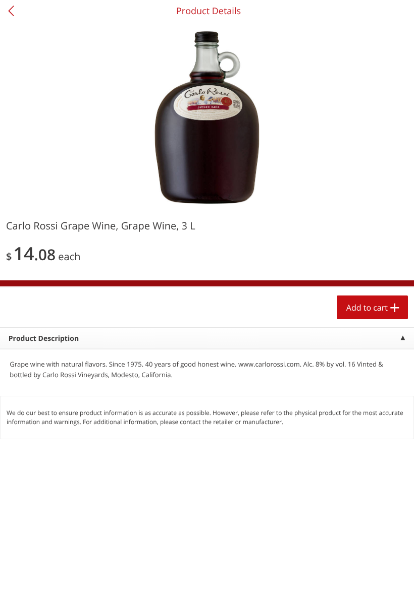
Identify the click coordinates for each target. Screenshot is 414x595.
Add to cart (367, 307)
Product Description (44, 338)
